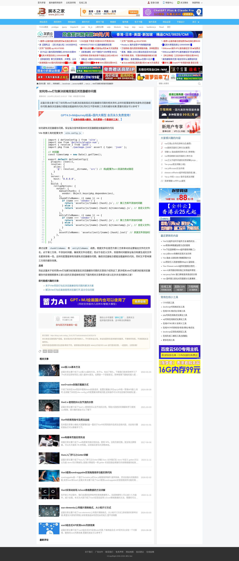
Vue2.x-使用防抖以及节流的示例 (77, 402)
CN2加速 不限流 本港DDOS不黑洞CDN (97, 41)
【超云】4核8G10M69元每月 (93, 59)
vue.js (141, 27)
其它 (169, 27)
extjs (109, 27)
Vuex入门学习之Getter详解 (74, 455)
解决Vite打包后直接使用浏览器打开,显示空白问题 (70, 290)
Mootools (117, 27)
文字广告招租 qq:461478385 (133, 41)
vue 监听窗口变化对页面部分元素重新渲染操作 (183, 279)
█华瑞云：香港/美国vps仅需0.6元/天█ (137, 59)
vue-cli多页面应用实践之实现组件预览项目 (181, 270)
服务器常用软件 (56, 3)
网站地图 (130, 552)
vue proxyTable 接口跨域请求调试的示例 (180, 274)
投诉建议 (140, 552)
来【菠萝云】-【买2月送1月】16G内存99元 (58, 45)
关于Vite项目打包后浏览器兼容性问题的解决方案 (70, 286)
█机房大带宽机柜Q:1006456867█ (177, 45)
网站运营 (167, 22)
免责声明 (119, 552)
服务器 (125, 22)
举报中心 (169, 3)
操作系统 (152, 22)
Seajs (126, 27)
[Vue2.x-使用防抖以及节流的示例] (49, 405)
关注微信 (184, 3)
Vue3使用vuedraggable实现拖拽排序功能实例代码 (86, 472)
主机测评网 (71, 3)
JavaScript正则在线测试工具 (174, 332)
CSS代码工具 (168, 303)
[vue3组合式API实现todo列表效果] (49, 528)
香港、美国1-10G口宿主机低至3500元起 (139, 52)
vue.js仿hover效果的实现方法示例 (177, 254)
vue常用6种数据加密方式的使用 (176, 245)
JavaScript (66, 84)
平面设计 (181, 22)
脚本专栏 (86, 22)
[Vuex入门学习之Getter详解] (49, 458)
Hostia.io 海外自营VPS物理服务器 (136, 45)
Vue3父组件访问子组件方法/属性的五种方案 (181, 241)
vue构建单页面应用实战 (73, 437)
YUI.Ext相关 (43, 27)
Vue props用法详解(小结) (175, 164)
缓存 (56, 351)
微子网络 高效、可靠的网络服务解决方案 (139, 55)
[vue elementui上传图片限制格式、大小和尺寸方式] (49, 511)
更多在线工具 (169, 340)
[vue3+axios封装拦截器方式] (49, 388)
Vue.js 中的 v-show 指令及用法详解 (179, 177)
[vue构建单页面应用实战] (49, 441)
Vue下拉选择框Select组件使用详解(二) (179, 250)
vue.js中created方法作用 (174, 168)
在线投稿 (150, 552)
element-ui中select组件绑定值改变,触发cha (182, 173)
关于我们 (89, 552)
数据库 (113, 22)
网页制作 (58, 22)
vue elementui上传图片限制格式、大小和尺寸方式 (86, 507)
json (83, 27)
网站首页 (43, 22)
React (161, 27)
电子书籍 (138, 22)
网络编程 (72, 22)
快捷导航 (196, 3)
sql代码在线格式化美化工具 (174, 319)
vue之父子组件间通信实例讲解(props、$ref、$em (185, 160)
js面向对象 (100, 27)
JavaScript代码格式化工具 (174, 307)
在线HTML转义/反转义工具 (174, 323)
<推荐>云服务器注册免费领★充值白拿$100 (58, 41)
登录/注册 (155, 3)
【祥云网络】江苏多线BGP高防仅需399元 (181, 55)
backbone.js (151, 27)
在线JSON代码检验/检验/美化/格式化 (178, 328)
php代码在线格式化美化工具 (175, 315)
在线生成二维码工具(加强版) (175, 336)
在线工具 (83, 3)
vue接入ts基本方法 (70, 367)
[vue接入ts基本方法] (49, 370)
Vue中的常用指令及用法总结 (75, 420)
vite (45, 351)
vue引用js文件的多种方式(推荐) (178, 144)
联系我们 (109, 552)
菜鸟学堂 (42, 3)
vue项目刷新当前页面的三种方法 (179, 156)
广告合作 (99, 552)
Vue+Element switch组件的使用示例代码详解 (181, 266)
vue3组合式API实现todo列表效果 (78, 525)
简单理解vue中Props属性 (175, 181)
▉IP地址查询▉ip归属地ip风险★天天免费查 (99, 48)
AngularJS (74, 27)
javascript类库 (77, 84)
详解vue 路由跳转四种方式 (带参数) (180, 152)
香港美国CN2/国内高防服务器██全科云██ (57, 63)
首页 (48, 84)
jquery (64, 27)
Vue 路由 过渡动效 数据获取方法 (177, 258)
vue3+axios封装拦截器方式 (75, 384)
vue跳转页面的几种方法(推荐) (177, 148)
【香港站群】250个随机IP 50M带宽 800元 (98, 52)
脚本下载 (100, 22)
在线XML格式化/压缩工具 (174, 311)
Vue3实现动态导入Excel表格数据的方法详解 (83, 490)
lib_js (90, 27)
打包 (50, 351)
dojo (133, 27)
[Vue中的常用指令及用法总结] (49, 423)
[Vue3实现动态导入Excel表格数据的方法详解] (49, 493)
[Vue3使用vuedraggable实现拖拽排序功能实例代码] (49, 476)
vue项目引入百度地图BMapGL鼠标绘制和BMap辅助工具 (187, 262)
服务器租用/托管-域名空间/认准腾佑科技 (180, 59)
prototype (55, 27)
